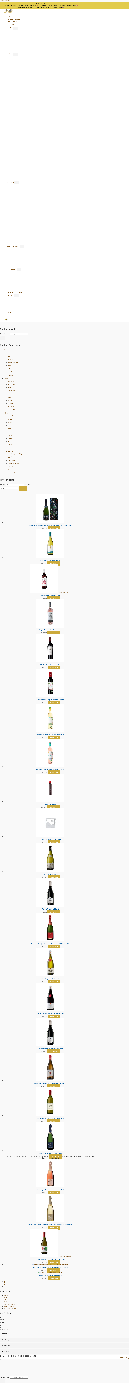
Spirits (9, 182)
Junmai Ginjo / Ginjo (14, 460)
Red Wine (11, 381)
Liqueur (10, 422)
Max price (28, 484)
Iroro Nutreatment (14, 292)
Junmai (10, 457)
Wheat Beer (11, 372)
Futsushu (10, 466)
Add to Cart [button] (54, 528)
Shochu (10, 470)
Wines (9, 53)
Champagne (11, 390)
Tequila (10, 432)
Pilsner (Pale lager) (13, 362)
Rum (9, 441)
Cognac (10, 435)
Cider (9, 369)
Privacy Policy (124, 1358)
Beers (9, 27)
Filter (22, 488)
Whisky (10, 419)
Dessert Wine (12, 410)
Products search (5, 334)
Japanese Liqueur (13, 473)
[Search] (2, 338)
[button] (4, 317)
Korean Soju (11, 416)
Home (9, 16)
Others (9, 295)
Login (9, 312)
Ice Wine (10, 403)
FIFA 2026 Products (14, 19)
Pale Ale (10, 359)
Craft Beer (11, 375)
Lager (9, 356)
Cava (9, 397)
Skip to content (4, 1)
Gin (9, 425)
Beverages (11, 269)
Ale (9, 353)
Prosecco (10, 394)
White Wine (11, 384)
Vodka (9, 428)
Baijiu (9, 448)
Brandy (10, 438)
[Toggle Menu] (15, 28)
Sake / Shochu (12, 246)
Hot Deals (11, 24)
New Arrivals (12, 22)
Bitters (10, 444)
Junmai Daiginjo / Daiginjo (16, 454)
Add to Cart (53, 598)
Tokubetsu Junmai (13, 463)
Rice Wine (11, 406)
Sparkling (10, 400)
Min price (3, 484)
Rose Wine (11, 387)
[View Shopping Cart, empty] (5, 320)
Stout (9, 365)
